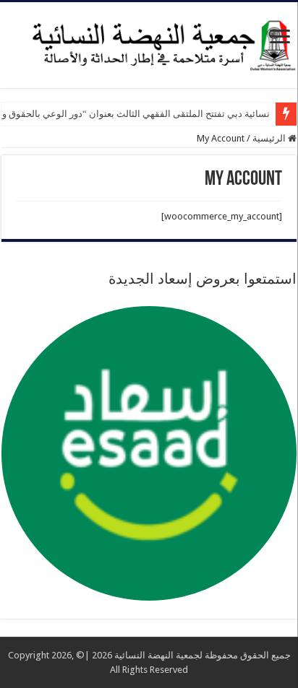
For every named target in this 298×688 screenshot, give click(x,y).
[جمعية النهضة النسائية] (149, 42)
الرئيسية (270, 138)
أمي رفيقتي (247, 113)
